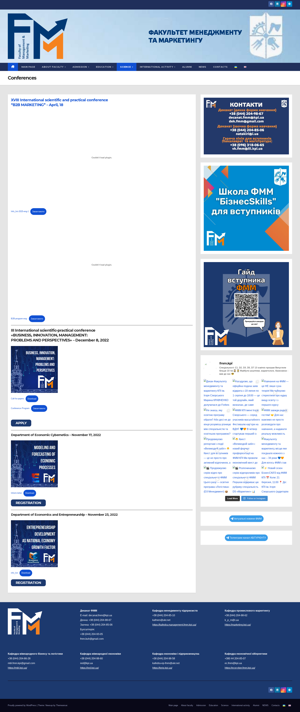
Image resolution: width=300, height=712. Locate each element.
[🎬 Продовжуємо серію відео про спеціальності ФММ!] (217, 479)
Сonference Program (20, 408)
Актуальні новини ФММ (248, 518)
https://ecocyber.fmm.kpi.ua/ (240, 668)
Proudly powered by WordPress (22, 705)
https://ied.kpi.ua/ (89, 668)
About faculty (53, 66)
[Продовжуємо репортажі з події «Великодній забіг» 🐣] (217, 450)
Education (104, 66)
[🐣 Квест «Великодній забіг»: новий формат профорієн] (246, 450)
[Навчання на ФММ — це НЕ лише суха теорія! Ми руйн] (275, 392)
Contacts (220, 66)
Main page (28, 66)
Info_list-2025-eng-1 (20, 211)
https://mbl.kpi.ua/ (17, 668)
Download (32, 399)
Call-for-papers (17, 399)
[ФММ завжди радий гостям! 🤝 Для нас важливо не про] (275, 421)
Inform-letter (16, 493)
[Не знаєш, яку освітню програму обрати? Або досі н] (217, 421)
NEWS (202, 66)
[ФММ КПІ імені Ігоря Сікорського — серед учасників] (246, 421)
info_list (14, 573)
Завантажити (38, 211)
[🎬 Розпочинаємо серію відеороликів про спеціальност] (246, 479)
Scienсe (126, 66)
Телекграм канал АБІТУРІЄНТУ (248, 537)
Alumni (187, 66)
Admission (80, 66)
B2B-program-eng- (19, 319)
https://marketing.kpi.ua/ (238, 624)
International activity (157, 66)
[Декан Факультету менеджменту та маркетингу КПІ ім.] (217, 392)
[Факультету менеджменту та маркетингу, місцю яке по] (275, 450)
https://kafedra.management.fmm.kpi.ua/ (174, 624)
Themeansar (61, 705)
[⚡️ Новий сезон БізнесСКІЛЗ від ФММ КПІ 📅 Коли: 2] (275, 479)
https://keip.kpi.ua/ (162, 668)
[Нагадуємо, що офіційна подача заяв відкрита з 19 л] (246, 392)
